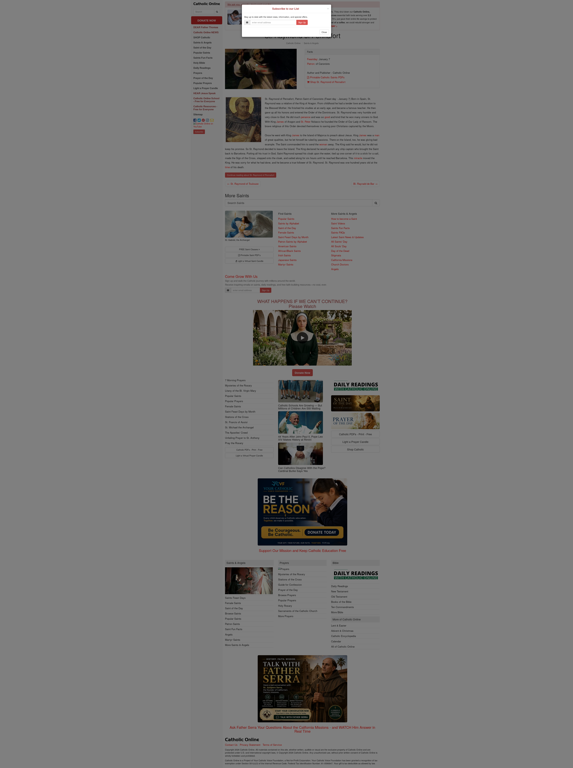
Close (324, 32)
